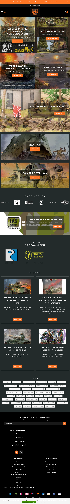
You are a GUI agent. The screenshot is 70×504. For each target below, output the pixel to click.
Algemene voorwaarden (18, 467)
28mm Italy (28, 392)
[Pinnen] (54, 494)
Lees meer (17, 319)
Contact (18, 477)
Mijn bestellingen (51, 464)
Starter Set (62, 402)
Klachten (19, 482)
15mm (61, 382)
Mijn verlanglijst (51, 467)
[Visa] (59, 494)
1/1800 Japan (28, 382)
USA (27, 406)
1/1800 (16, 382)
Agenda (18, 485)
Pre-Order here (52, 38)
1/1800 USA (41, 382)
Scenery (37, 402)
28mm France (38, 389)
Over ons (19, 462)
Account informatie (51, 462)
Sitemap (18, 480)
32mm (11, 396)
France (58, 396)
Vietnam (50, 406)
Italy (43, 399)
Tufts (18, 406)
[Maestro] (32, 494)
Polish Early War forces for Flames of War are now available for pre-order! (35, 1)
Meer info (57, 226)
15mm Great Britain (27, 385)
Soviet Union (49, 402)
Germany (20, 399)
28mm (26, 389)
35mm (20, 396)
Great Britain (32, 399)
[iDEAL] (21, 494)
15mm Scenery (42, 385)
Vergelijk (51, 469)
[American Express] (10, 494)
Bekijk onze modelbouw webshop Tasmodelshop (19, 487)
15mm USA (15, 389)
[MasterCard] (38, 494)
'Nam (7, 382)
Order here (17, 41)
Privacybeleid (19, 469)
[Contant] (16, 494)
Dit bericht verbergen (29, 502)
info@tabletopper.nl (19, 445)
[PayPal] (49, 494)
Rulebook (16, 402)
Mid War (62, 399)
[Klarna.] (27, 494)
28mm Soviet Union (43, 392)
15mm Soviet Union (58, 385)
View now (61, 113)
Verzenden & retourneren (19, 474)
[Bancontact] (43, 494)
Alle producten (51, 472)
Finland (48, 396)
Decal (30, 396)
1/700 (52, 382)
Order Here (17, 75)
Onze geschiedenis (19, 464)
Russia (26, 402)
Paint (5, 402)
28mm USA (58, 392)
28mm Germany (53, 389)
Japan (52, 399)
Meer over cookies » (42, 502)
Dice (39, 396)
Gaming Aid (7, 399)
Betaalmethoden (19, 472)
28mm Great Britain (14, 392)
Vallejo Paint (38, 406)
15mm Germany (10, 385)
